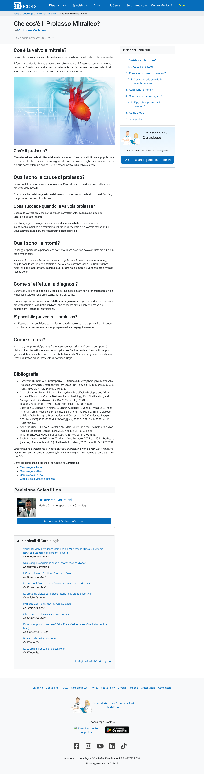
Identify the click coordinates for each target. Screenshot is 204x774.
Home (16, 13)
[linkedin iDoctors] (112, 746)
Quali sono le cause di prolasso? (147, 73)
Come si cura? (137, 112)
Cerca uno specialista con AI (149, 160)
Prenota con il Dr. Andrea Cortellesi (64, 521)
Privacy (94, 687)
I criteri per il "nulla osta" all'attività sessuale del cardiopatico (57, 583)
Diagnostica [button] (56, 5)
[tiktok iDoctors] (124, 746)
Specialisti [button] (79, 5)
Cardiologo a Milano (31, 471)
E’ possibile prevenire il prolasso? (147, 104)
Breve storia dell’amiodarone (39, 638)
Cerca (116, 5)
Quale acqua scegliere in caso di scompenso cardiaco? (54, 563)
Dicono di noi (52, 687)
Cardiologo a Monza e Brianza (37, 478)
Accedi (182, 5)
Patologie (133, 687)
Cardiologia (28, 13)
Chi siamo (38, 687)
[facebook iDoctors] (76, 746)
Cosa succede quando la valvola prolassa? (148, 81)
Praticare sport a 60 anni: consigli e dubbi (47, 603)
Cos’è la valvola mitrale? (142, 60)
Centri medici (164, 687)
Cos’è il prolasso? (143, 66)
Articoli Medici (148, 687)
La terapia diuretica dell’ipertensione (44, 648)
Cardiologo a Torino (31, 474)
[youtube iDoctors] (100, 746)
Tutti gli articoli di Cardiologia (92, 661)
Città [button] (97, 5)
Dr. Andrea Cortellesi (32, 30)
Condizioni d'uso (79, 687)
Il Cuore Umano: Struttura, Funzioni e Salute (48, 573)
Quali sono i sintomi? (141, 89)
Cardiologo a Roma (31, 467)
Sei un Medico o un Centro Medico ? (149, 5)
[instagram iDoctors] (88, 746)
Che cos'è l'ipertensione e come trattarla (46, 614)
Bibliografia (135, 119)
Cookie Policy (108, 687)
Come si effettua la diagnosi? (145, 96)
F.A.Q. (65, 687)
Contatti (122, 687)
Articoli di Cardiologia (46, 13)
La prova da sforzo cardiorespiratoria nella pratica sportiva (57, 593)
